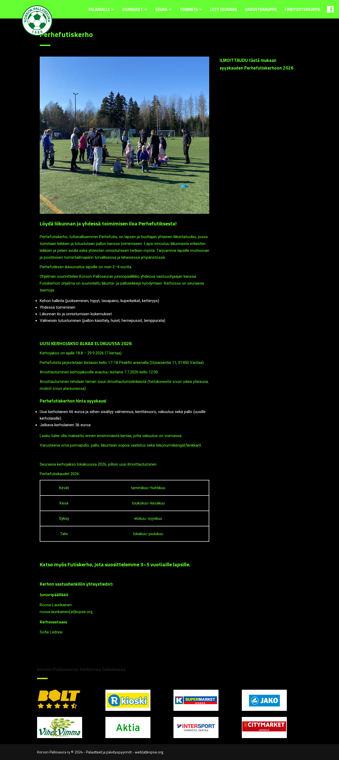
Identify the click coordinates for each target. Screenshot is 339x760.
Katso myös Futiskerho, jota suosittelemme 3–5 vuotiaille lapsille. (115, 564)
